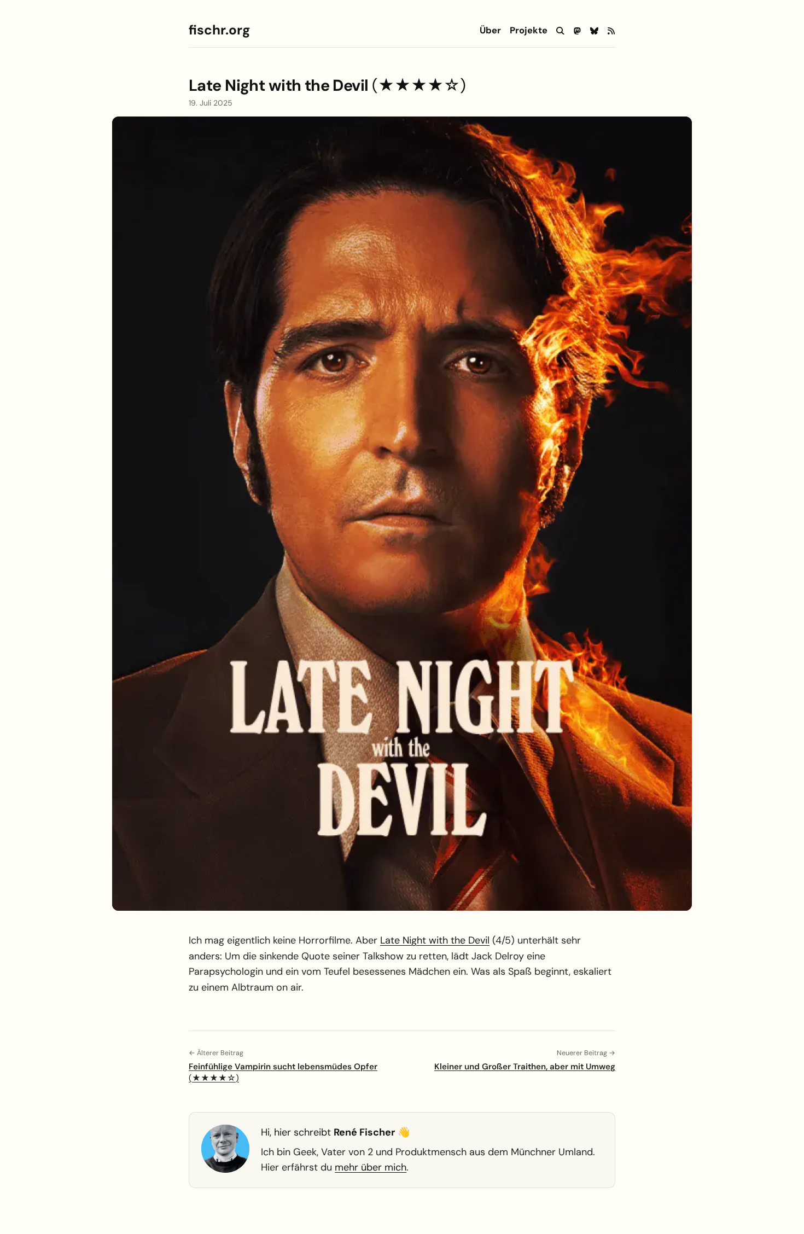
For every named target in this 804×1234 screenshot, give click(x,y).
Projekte (528, 31)
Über (490, 31)
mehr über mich (370, 1167)
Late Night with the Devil (435, 940)
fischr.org (219, 30)
